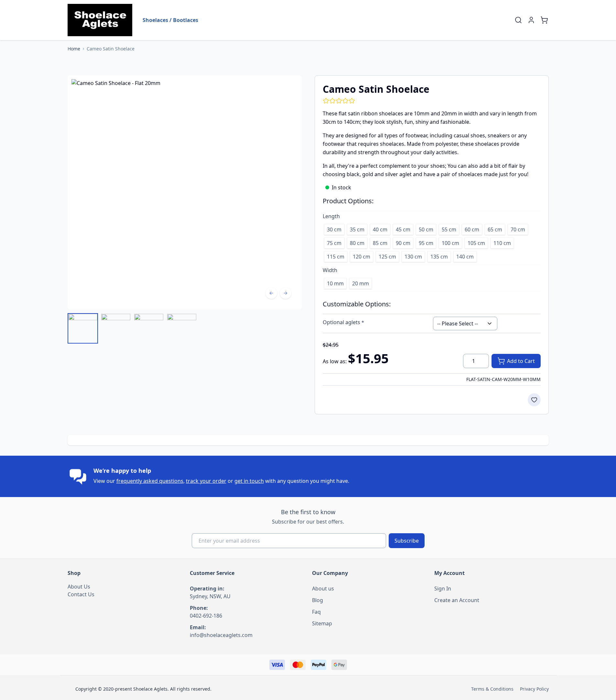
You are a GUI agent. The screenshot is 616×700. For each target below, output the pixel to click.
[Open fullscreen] (185, 192)
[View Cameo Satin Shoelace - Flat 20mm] (83, 328)
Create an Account (456, 600)
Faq (316, 611)
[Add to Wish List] (534, 399)
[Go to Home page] (100, 20)
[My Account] (531, 20)
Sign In (442, 588)
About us (323, 588)
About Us (79, 586)
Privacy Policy (534, 689)
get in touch (249, 480)
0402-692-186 (206, 615)
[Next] (285, 293)
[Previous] (271, 293)
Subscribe (406, 540)
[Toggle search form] (518, 20)
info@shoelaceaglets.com (221, 635)
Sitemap (322, 623)
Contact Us (81, 594)
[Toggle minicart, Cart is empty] (544, 20)
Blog (317, 600)
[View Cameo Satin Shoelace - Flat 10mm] (149, 328)
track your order (206, 480)
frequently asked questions (149, 480)
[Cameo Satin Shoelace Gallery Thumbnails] (132, 328)
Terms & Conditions (492, 689)
